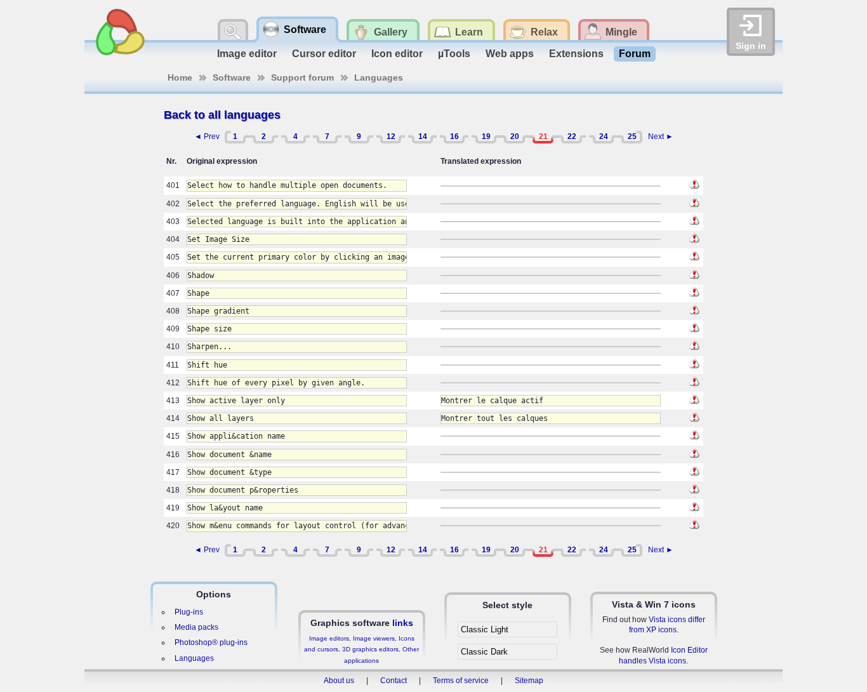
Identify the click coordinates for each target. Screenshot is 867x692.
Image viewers (374, 638)
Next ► (660, 136)
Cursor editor (324, 53)
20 (514, 136)
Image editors (329, 638)
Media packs (196, 627)
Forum (635, 53)
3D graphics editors (370, 649)
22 (571, 136)
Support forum (302, 77)
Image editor (247, 53)
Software (232, 77)
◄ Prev (207, 136)
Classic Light (484, 629)
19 (486, 136)
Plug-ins (189, 612)
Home (180, 77)
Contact (393, 680)
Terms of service (461, 680)
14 (422, 136)
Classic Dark (484, 651)
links (402, 623)
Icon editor (397, 53)
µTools (454, 53)
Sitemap (529, 680)
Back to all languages (222, 115)
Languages (378, 77)
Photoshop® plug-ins (211, 642)
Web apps (510, 53)
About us (339, 680)
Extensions (576, 53)
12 (391, 136)
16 (454, 136)
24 (603, 136)
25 (632, 136)
